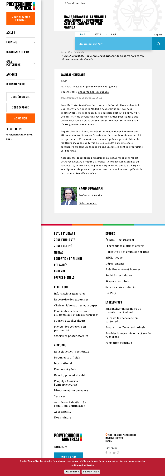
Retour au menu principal (21, 18)
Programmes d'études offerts (125, 245)
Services (60, 396)
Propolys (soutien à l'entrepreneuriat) (67, 382)
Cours (114, 34)
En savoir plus (91, 471)
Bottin (98, 34)
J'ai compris (72, 471)
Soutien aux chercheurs (70, 320)
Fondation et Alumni (68, 258)
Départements (115, 263)
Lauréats (78, 52)
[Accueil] (20, 6)
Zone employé (20, 107)
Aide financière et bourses (123, 269)
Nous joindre (62, 417)
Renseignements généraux (71, 351)
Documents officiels (67, 357)
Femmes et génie (65, 369)
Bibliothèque (114, 257)
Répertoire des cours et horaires (127, 251)
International (63, 363)
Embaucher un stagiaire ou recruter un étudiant (123, 310)
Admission (20, 118)
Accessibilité (62, 411)
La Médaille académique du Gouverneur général (89, 86)
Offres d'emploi (65, 277)
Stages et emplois (117, 281)
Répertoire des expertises (71, 299)
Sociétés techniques (119, 275)
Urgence (60, 271)
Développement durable (70, 375)
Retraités (61, 265)
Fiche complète (88, 203)
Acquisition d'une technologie (126, 327)
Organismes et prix (17, 52)
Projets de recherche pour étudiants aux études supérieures (76, 313)
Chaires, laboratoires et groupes (76, 305)
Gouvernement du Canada (93, 91)
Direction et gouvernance (71, 390)
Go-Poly (111, 293)
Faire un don (69, 457)
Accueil (10, 32)
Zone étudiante (20, 96)
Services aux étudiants (121, 287)
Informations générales (69, 293)
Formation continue (119, 342)
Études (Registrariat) (120, 239)
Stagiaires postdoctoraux (71, 336)
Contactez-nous (15, 84)
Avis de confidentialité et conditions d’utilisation (71, 404)
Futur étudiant (64, 233)
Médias (59, 252)
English (158, 34)
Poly (82, 34)
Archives (11, 74)
